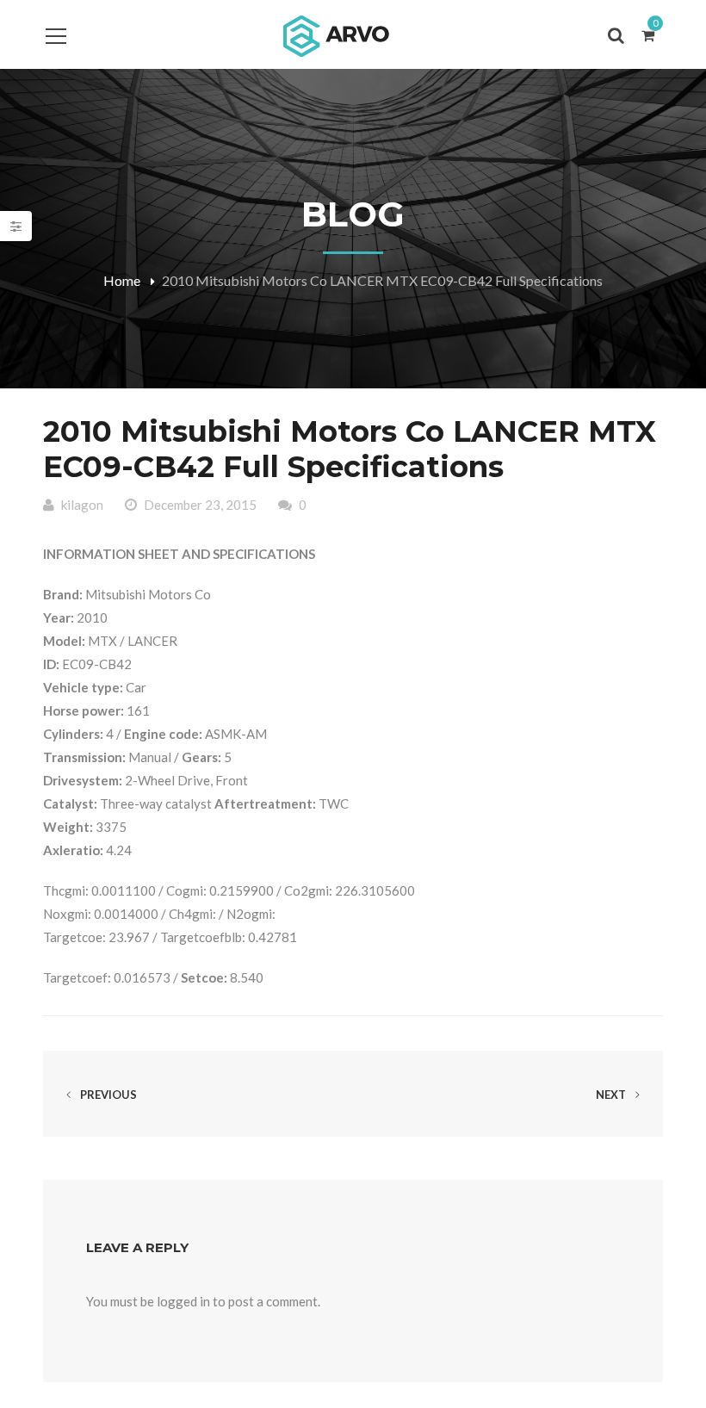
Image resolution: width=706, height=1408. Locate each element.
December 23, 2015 (200, 504)
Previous (107, 1094)
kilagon (82, 504)
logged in (183, 1301)
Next (612, 1094)
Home (121, 280)
